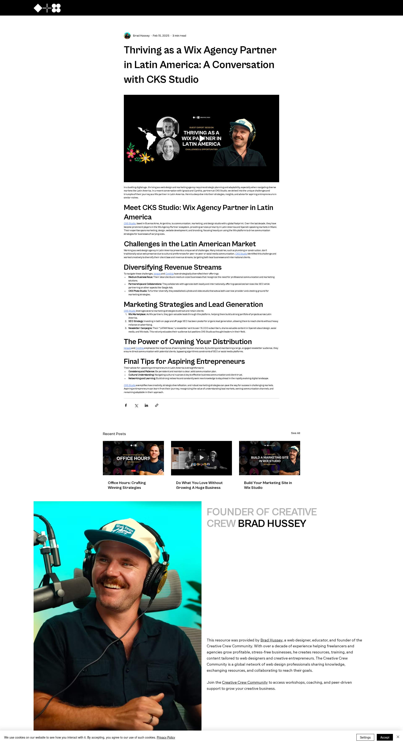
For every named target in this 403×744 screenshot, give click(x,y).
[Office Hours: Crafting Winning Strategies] (133, 458)
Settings (365, 737)
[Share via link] (157, 405)
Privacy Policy (166, 737)
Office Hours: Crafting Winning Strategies (127, 485)
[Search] (323, 7)
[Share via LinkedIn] (146, 405)
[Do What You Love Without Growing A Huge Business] (201, 458)
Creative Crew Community (245, 682)
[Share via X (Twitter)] (136, 405)
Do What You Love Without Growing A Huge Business (199, 485)
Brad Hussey (271, 640)
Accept (384, 737)
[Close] (397, 737)
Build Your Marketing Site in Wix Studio (268, 485)
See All (295, 433)
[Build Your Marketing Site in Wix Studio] (269, 458)
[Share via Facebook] (126, 405)
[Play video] (201, 138)
